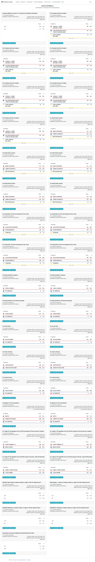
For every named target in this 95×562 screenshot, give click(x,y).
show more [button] (71, 38)
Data (63, 2)
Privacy (29, 559)
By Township (6, 43)
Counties (18, 2)
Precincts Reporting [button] (38, 2)
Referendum (30, 2)
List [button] (90, 2)
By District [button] (23, 2)
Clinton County (8, 2)
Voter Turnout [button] (47, 2)
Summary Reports (56, 2)
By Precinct (12, 43)
